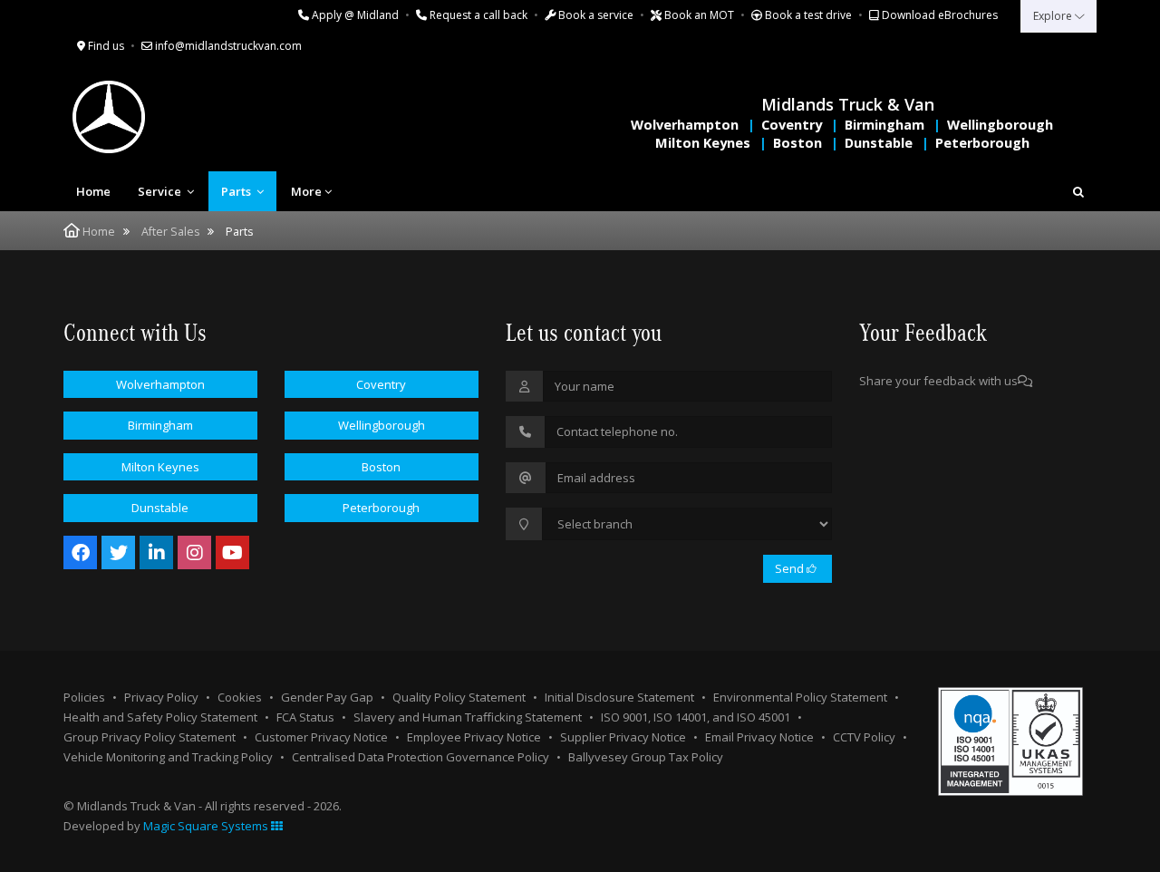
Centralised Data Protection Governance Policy (420, 757)
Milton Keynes (702, 142)
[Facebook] (80, 552)
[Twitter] (118, 552)
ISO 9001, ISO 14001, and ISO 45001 (695, 717)
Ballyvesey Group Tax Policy (645, 757)
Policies (84, 697)
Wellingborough (1000, 124)
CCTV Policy (864, 737)
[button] (1078, 191)
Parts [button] (237, 191)
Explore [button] (1054, 16)
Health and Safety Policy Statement (160, 717)
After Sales (170, 231)
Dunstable (879, 142)
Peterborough (982, 142)
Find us (104, 45)
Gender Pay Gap (327, 697)
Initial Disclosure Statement (619, 697)
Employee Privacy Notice (474, 737)
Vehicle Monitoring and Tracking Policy (168, 757)
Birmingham (884, 124)
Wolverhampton (685, 124)
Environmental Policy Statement (800, 697)
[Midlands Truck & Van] (181, 117)
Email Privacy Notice (759, 737)
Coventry (791, 124)
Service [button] (161, 191)
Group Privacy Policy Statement (149, 737)
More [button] (306, 191)
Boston (797, 142)
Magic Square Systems (207, 826)
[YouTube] (232, 552)
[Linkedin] (156, 552)
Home (93, 191)
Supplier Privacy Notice (623, 737)
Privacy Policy (161, 697)
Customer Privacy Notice (321, 737)
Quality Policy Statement (459, 697)
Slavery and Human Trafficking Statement (467, 717)
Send (791, 568)
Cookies (240, 697)
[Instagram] (194, 552)
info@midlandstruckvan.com (227, 45)
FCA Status (305, 717)
